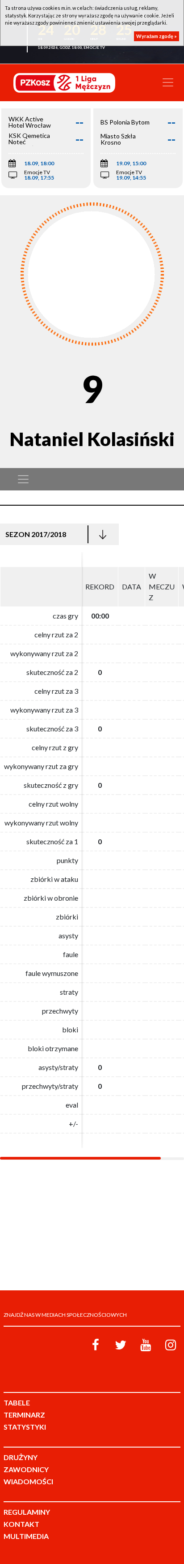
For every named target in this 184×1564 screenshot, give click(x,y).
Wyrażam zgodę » (156, 36)
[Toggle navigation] (167, 82)
